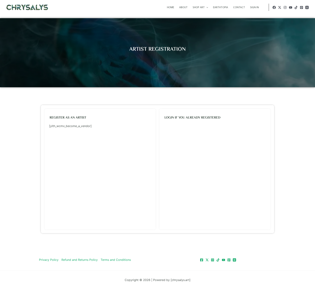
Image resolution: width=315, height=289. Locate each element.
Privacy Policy (49, 260)
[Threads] (307, 7)
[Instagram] (285, 7)
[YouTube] (290, 7)
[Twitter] (279, 7)
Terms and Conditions (116, 260)
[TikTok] (296, 7)
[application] (206, 7)
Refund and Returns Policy (79, 260)
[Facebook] (274, 7)
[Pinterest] (301, 7)
